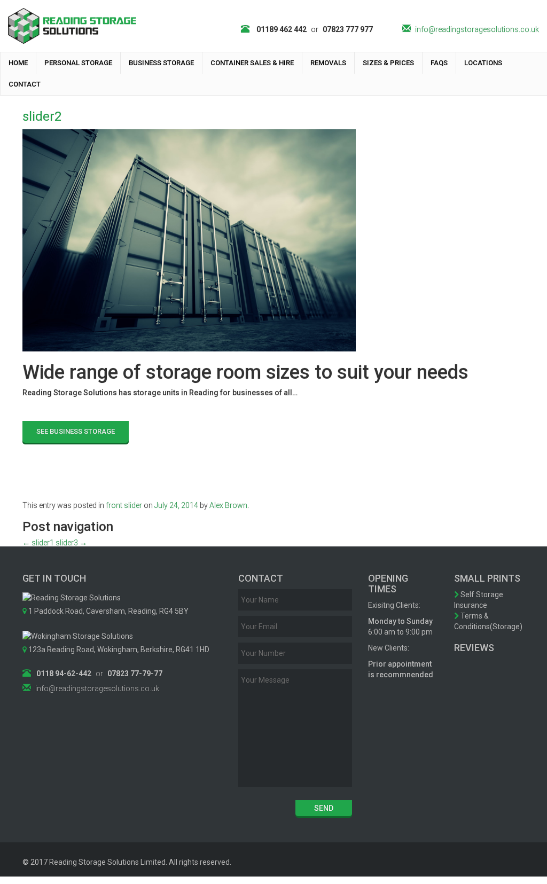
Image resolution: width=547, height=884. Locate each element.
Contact (25, 84)
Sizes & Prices (388, 63)
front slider (124, 505)
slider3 (71, 542)
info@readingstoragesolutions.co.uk (477, 29)
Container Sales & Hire (252, 63)
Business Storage (161, 63)
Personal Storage (78, 63)
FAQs (439, 63)
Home (18, 63)
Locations (483, 63)
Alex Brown (228, 505)
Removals (328, 63)
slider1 (38, 542)
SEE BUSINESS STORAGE (75, 431)
